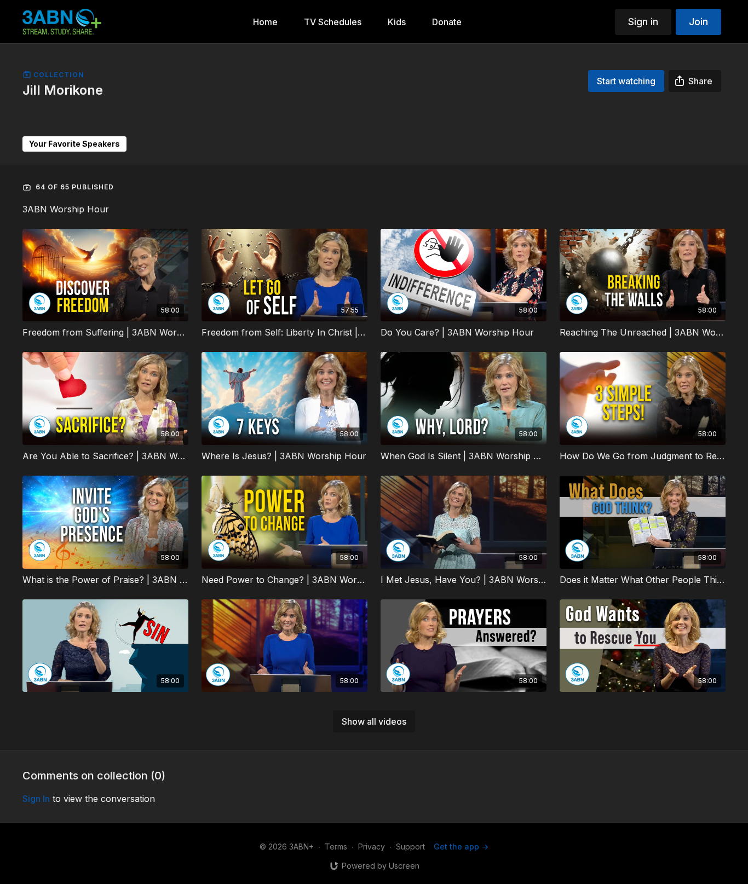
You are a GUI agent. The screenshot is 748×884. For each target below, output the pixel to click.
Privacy (371, 846)
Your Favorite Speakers (74, 143)
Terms (336, 846)
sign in (36, 798)
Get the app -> (461, 846)
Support (410, 846)
